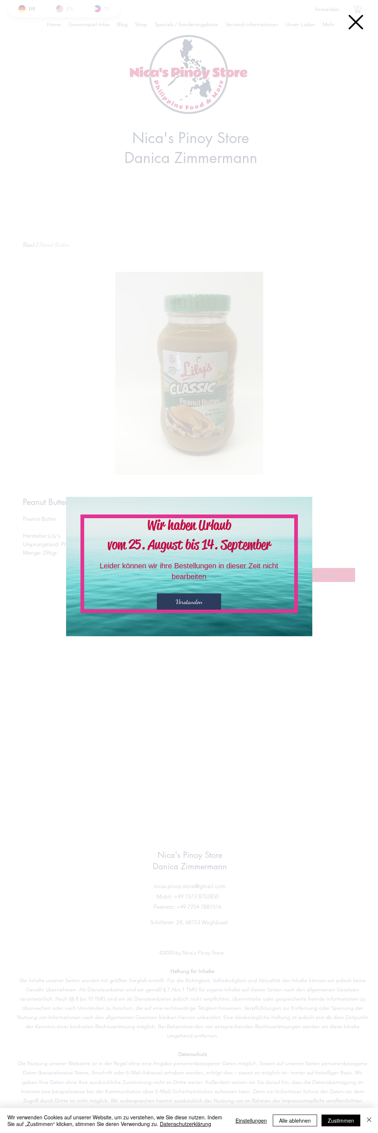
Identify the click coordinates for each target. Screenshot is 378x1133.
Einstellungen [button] (251, 1120)
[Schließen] (369, 1120)
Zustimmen (341, 1120)
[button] (355, 22)
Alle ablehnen (295, 1120)
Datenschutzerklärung (185, 1123)
